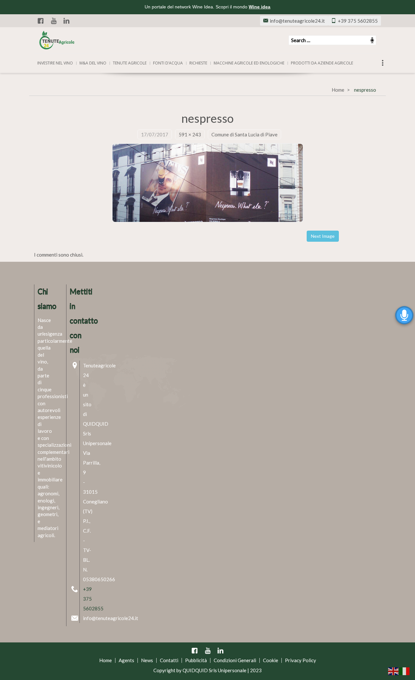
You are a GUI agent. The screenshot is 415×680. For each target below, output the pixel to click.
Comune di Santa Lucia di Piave (244, 134)
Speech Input (372, 40)
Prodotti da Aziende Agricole (322, 63)
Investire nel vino (55, 63)
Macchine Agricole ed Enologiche (249, 63)
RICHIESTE (198, 63)
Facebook (40, 21)
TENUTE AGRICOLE (130, 63)
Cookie (270, 660)
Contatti (169, 660)
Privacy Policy (300, 660)
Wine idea (259, 6)
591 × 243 (190, 134)
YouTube (53, 21)
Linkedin (66, 21)
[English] (393, 671)
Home (338, 90)
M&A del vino (92, 63)
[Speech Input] (332, 40)
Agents (126, 660)
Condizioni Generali (235, 660)
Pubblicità (196, 660)
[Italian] (404, 671)
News (147, 660)
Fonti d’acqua (168, 63)
